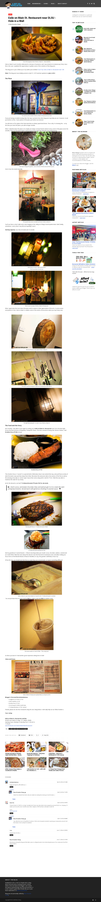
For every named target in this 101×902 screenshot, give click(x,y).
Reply (11, 787)
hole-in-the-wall (21, 728)
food (16, 728)
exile (13, 728)
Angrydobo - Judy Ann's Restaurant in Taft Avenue (56, 754)
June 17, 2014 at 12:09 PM (62, 830)
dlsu (10, 14)
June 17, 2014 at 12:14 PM (62, 839)
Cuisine (46, 3)
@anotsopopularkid (22, 890)
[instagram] (89, 3)
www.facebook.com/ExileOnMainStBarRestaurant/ (18, 725)
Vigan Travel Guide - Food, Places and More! (89, 123)
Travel (53, 3)
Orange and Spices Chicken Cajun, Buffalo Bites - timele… (13, 754)
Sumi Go (12, 802)
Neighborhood (36, 3)
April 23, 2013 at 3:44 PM (62, 802)
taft (26, 728)
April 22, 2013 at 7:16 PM (62, 792)
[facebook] (87, 3)
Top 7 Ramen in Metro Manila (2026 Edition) (90, 102)
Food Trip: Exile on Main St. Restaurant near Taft (51, 69)
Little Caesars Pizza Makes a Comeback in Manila (13, 769)
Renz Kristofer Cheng (18, 792)
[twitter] (91, 3)
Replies (12, 789)
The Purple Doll (13, 811)
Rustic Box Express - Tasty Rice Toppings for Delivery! (36, 754)
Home (28, 3)
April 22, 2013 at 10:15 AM (62, 782)
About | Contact (62, 3)
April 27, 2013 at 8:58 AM (62, 818)
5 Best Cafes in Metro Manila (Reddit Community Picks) (90, 71)
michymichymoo (14, 782)
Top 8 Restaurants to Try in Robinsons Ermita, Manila (90, 112)
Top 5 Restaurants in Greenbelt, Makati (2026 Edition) (89, 60)
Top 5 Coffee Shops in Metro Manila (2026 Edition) (90, 81)
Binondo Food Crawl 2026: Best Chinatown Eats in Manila (89, 39)
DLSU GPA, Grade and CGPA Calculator (89, 29)
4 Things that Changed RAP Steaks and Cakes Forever (57, 769)
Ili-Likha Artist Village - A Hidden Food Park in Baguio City (89, 91)
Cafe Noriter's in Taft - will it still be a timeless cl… (36, 769)
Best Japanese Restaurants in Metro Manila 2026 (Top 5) (89, 50)
